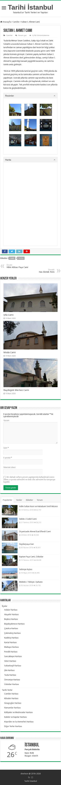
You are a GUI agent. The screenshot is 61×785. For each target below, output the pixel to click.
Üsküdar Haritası (11, 684)
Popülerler (7, 500)
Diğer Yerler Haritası (13, 726)
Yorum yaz (22, 35)
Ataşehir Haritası (11, 614)
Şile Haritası (9, 670)
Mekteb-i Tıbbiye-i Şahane (31, 582)
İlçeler (4, 606)
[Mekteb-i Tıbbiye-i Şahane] (10, 586)
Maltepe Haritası (11, 647)
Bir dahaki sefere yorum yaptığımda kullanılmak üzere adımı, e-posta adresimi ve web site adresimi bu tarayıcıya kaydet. (29, 479)
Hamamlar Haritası (12, 708)
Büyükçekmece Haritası (14, 624)
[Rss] (29, 777)
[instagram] (32, 777)
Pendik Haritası (10, 652)
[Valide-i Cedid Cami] (10, 523)
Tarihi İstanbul (30, 7)
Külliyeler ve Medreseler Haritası (18, 712)
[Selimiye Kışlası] (10, 573)
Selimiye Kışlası (25, 569)
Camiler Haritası (11, 694)
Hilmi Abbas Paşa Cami (17, 266)
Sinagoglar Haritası (12, 703)
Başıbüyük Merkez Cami (16, 390)
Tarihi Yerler (7, 690)
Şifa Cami (8, 314)
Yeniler (19, 500)
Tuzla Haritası (10, 675)
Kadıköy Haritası (11, 638)
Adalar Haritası (10, 610)
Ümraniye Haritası (12, 679)
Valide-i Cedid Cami (28, 519)
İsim (6, 448)
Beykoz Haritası (11, 619)
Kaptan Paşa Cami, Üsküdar (31, 556)
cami (12, 258)
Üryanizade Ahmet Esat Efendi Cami (35, 531)
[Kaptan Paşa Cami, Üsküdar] (10, 560)
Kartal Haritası (10, 642)
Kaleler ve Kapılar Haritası (15, 717)
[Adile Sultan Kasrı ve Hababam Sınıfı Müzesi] (10, 510)
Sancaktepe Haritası (13, 656)
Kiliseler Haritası (11, 698)
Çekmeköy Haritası (12, 633)
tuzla (20, 258)
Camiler (16, 22)
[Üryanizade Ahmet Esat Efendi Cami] (10, 535)
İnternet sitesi (9, 467)
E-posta (7, 457)
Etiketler (29, 500)
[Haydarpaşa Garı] (10, 548)
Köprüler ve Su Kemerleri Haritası (18, 721)
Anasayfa (6, 22)
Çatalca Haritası (11, 628)
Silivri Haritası (10, 661)
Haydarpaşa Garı (26, 544)
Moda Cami (9, 352)
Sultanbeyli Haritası (12, 665)
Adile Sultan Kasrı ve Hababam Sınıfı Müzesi (38, 506)
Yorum (6, 420)
